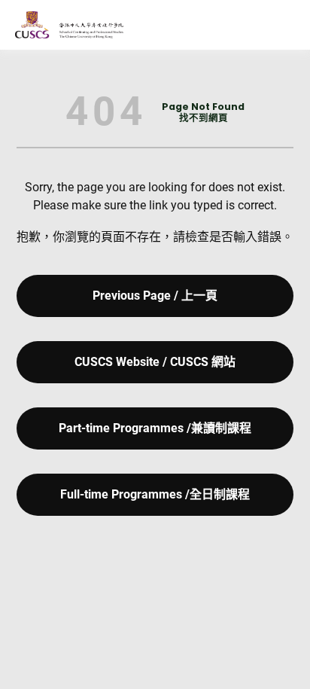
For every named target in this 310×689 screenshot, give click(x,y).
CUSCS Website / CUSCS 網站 (155, 362)
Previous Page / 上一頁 (155, 295)
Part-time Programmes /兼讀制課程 (155, 428)
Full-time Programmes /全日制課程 (155, 494)
